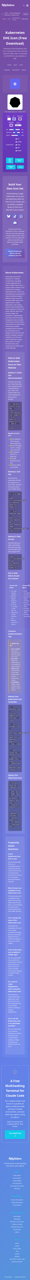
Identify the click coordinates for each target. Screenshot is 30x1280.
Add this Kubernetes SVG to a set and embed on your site (15, 253)
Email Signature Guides (17, 1186)
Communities (17, 1229)
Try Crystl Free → (15, 1134)
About (17, 1243)
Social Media (17, 1216)
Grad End (11, 122)
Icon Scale (9, 132)
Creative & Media (17, 1224)
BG (13, 116)
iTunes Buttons (17, 1205)
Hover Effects (9, 144)
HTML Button (17, 1175)
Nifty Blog (17, 1188)
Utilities (17, 1232)
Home (4, 19)
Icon (8, 116)
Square (15, 65)
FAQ (17, 1251)
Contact (17, 1246)
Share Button (17, 1178)
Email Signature (17, 1183)
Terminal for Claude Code (17, 1259)
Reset (20, 167)
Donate (17, 1254)
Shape (18, 123)
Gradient (24, 70)
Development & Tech (16, 19)
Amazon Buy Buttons (17, 1200)
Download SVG (19, 160)
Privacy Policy (8, 1277)
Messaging (17, 1219)
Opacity (8, 135)
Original (9, 65)
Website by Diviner (20, 1277)
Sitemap (17, 1256)
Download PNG (10, 167)
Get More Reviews (17, 1261)
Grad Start (20, 116)
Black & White (15, 70)
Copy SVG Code (9, 160)
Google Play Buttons (17, 1202)
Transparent (7, 70)
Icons (9, 19)
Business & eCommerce (17, 1221)
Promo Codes (17, 1248)
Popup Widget (17, 1180)
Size (7, 129)
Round (21, 65)
